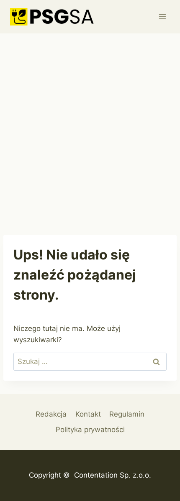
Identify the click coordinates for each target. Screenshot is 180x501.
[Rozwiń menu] (162, 16)
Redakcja (51, 414)
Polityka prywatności (90, 429)
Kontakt (88, 414)
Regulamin (126, 414)
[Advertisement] (90, 127)
